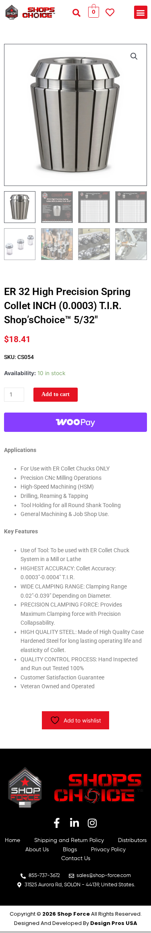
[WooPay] (75, 422)
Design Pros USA (113, 923)
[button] (76, 13)
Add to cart (55, 394)
